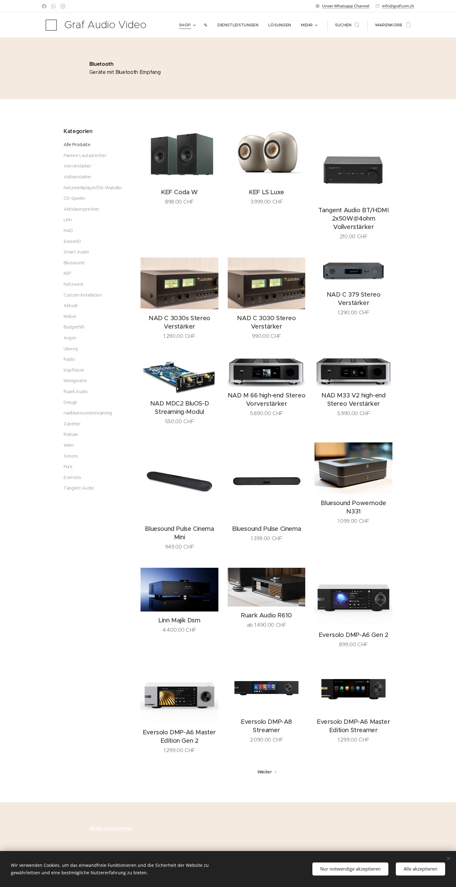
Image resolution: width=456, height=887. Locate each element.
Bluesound (74, 263)
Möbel (70, 316)
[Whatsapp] (53, 6)
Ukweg (71, 349)
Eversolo (72, 477)
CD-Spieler (74, 198)
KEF (67, 273)
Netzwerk (73, 284)
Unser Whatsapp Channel (345, 6)
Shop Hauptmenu (110, 828)
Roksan (71, 434)
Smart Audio (76, 252)
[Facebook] (44, 6)
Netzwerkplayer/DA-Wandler (93, 187)
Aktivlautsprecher (81, 209)
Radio (69, 359)
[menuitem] (188, 25)
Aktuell (71, 305)
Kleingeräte (75, 380)
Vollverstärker (77, 177)
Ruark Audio (75, 391)
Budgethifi (74, 327)
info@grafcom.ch (398, 6)
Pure (68, 466)
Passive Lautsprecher (85, 155)
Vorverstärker (77, 166)
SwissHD (72, 241)
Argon (70, 338)
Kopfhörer (74, 370)
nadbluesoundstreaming (88, 413)
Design (70, 402)
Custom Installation (83, 295)
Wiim (69, 445)
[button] (347, 25)
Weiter (264, 772)
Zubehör (72, 424)
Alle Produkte (77, 144)
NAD (68, 230)
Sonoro (71, 456)
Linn (68, 219)
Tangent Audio (79, 488)
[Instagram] (63, 6)
